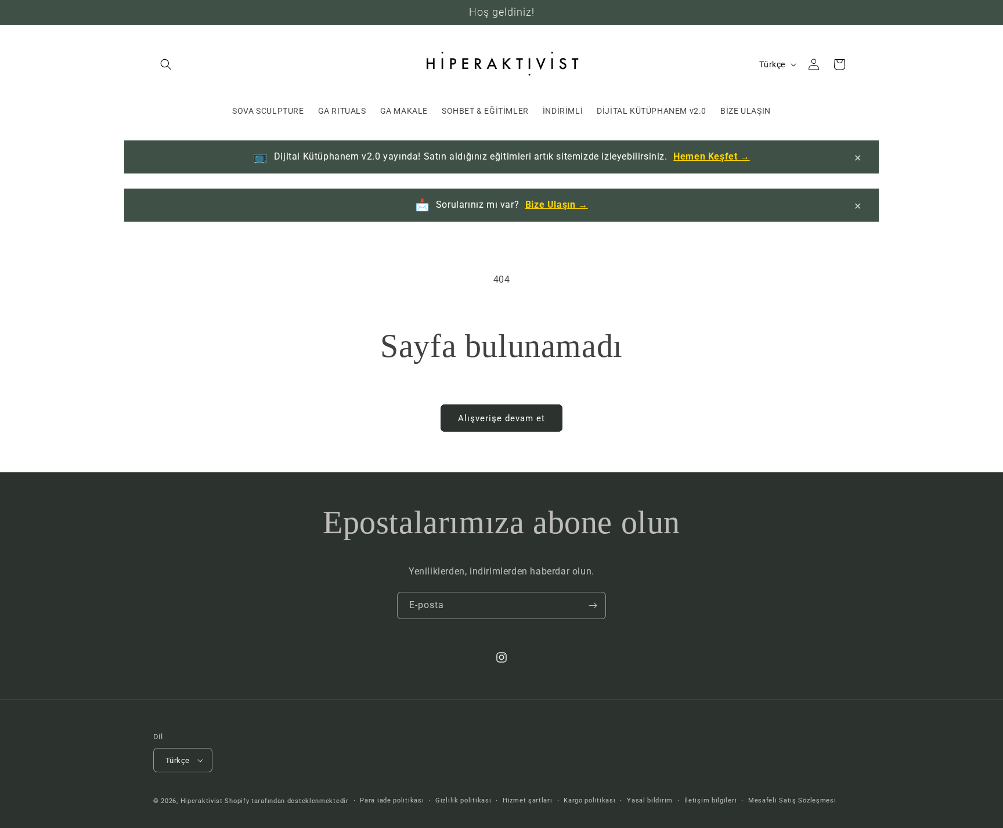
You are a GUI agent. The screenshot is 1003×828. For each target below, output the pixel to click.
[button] (166, 64)
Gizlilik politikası (463, 800)
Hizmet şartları (528, 800)
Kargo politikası (589, 800)
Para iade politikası (392, 800)
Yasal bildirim (650, 800)
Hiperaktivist (202, 801)
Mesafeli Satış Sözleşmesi (792, 800)
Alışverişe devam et (501, 418)
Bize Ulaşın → (556, 204)
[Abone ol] (592, 605)
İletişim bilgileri (710, 800)
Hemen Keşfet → (711, 156)
